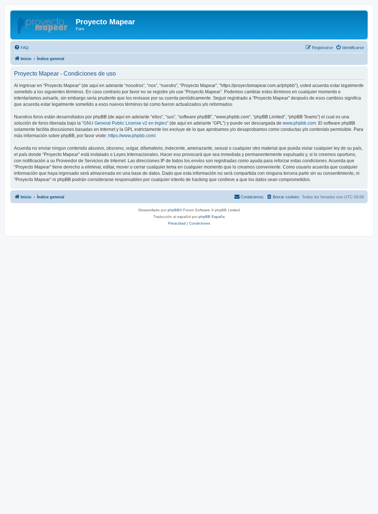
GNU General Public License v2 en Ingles (125, 123)
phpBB (173, 210)
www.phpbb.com (299, 123)
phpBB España (212, 217)
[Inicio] (44, 24)
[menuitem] (21, 47)
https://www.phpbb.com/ (131, 135)
